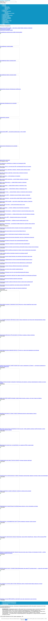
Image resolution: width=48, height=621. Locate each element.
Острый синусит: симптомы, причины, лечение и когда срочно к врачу (15, 169)
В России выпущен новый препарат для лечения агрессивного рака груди (16, 256)
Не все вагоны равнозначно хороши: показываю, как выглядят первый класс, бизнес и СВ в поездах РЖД (23, 536)
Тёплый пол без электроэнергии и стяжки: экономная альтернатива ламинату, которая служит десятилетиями (24, 475)
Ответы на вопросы (6, 18)
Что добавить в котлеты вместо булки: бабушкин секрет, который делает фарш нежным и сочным (21, 583)
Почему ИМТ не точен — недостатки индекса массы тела (12, 204)
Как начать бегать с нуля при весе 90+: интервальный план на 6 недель (15, 166)
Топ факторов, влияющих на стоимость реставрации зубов (13, 163)
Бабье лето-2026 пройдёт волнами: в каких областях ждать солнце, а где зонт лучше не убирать (21, 398)
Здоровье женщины (6, 11)
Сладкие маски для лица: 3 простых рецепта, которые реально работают (16, 460)
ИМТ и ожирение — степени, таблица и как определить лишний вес (14, 207)
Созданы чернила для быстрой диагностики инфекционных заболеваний (16, 262)
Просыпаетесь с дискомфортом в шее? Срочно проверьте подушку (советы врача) (18, 521)
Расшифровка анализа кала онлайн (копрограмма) (11, 32)
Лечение (6, 9)
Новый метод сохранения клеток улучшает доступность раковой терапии (16, 227)
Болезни (4, 5)
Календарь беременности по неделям (8, 103)
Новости (4, 4)
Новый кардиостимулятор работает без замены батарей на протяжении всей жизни (18, 275)
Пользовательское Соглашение (9, 603)
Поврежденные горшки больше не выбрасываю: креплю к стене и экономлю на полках (19, 506)
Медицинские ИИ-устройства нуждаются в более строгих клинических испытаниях (18, 250)
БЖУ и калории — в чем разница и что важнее (10, 176)
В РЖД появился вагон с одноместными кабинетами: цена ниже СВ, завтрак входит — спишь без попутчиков (24, 568)
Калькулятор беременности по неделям (8, 145)
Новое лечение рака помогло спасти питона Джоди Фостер (13, 231)
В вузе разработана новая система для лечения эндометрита (13, 288)
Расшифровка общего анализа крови (8, 74)
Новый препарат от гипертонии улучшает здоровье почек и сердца (14, 234)
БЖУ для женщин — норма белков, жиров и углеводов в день (13, 188)
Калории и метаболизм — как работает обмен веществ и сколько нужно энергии (17, 223)
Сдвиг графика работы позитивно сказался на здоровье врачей (14, 253)
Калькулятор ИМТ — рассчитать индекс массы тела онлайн (13, 131)
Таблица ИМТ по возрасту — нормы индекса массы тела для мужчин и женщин (17, 214)
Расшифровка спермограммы (6, 46)
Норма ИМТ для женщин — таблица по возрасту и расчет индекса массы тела (17, 210)
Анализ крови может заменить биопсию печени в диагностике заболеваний (16, 281)
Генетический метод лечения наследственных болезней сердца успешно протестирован (19, 246)
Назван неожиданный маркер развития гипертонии (11, 278)
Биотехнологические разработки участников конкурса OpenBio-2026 (15, 284)
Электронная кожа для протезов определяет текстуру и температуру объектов (17, 237)
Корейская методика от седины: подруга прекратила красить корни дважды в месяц (18, 413)
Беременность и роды (9, 13)
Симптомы (7, 6)
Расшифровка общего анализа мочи (8, 60)
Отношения (4, 19)
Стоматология (5, 14)
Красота (6, 12)
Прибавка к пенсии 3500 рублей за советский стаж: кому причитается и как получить (18, 598)
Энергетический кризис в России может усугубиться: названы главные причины (17, 335)
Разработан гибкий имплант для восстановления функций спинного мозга (16, 259)
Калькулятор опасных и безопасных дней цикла (10, 89)
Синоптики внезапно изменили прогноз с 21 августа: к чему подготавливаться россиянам (19, 350)
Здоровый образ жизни (7, 15)
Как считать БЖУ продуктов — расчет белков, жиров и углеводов (14, 179)
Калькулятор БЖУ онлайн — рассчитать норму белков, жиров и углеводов (16, 27)
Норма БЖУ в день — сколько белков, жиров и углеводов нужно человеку (16, 191)
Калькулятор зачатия (4, 117)
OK (26, 619)
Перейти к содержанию (5, 0)
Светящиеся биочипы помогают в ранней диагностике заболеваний (15, 243)
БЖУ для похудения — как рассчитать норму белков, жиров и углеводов (15, 198)
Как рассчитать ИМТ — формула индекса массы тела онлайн (13, 217)
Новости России (5, 22)
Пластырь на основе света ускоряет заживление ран (11, 269)
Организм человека (6, 17)
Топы (3, 23)
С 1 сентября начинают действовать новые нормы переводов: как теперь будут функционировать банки (22, 319)
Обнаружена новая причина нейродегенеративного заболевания (14, 265)
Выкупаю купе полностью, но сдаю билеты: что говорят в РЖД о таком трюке (16, 445)
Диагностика (7, 7)
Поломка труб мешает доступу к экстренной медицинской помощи (14, 272)
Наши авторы (5, 604)
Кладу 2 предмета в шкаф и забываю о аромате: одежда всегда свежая (15, 490)
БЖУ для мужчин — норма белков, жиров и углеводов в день (13, 185)
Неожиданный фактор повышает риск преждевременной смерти (14, 240)
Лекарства (4, 10)
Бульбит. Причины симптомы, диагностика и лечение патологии (14, 172)
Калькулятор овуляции (5, 160)
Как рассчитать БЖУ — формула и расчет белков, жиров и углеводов (15, 195)
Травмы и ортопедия (6, 20)
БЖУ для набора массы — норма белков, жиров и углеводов (13, 182)
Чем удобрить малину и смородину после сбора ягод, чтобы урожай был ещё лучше (18, 304)
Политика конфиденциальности (9, 601)
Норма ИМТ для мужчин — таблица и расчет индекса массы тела (14, 220)
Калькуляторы (5, 21)
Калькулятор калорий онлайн (6, 30)
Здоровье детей (5, 16)
